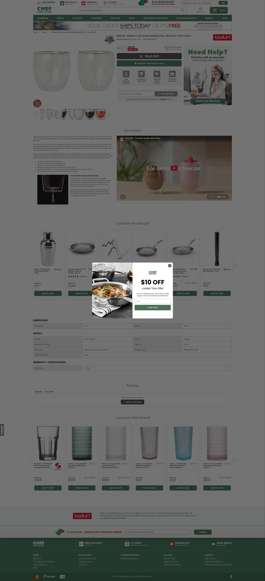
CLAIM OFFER (153, 307)
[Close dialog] (169, 265)
